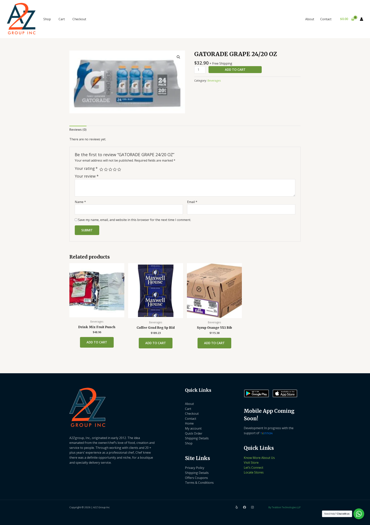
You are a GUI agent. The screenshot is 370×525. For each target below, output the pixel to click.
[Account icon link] (361, 19)
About (309, 19)
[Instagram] (252, 507)
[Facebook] (244, 507)
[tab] (78, 130)
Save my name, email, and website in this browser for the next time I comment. (134, 220)
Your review (87, 176)
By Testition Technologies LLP (284, 507)
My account (193, 428)
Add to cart (235, 69)
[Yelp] (236, 507)
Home (189, 423)
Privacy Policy (194, 468)
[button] (178, 57)
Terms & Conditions (199, 482)
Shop (47, 19)
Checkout (79, 19)
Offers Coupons (196, 478)
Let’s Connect (253, 467)
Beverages (214, 80)
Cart (62, 19)
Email (192, 202)
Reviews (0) (78, 129)
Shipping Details (197, 438)
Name (80, 202)
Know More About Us (259, 458)
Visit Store (251, 462)
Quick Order (193, 433)
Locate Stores (254, 472)
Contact (325, 19)
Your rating (86, 168)
